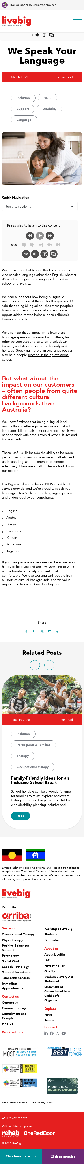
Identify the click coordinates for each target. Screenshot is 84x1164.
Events (49, 1020)
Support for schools (16, 972)
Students (50, 934)
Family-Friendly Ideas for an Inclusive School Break (40, 780)
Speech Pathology (15, 966)
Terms (49, 1102)
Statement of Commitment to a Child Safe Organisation (57, 993)
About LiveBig (54, 954)
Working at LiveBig (58, 928)
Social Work (11, 961)
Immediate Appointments (12, 985)
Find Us (7, 1023)
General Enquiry (14, 1008)
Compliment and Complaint (14, 1016)
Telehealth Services (16, 977)
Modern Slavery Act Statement (58, 979)
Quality (49, 971)
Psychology (10, 955)
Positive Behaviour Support (15, 947)
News (48, 1014)
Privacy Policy (54, 965)
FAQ (47, 960)
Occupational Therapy (18, 934)
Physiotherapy (12, 939)
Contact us (9, 1002)
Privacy (41, 1102)
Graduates (52, 939)
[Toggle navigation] (76, 21)
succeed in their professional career (35, 357)
